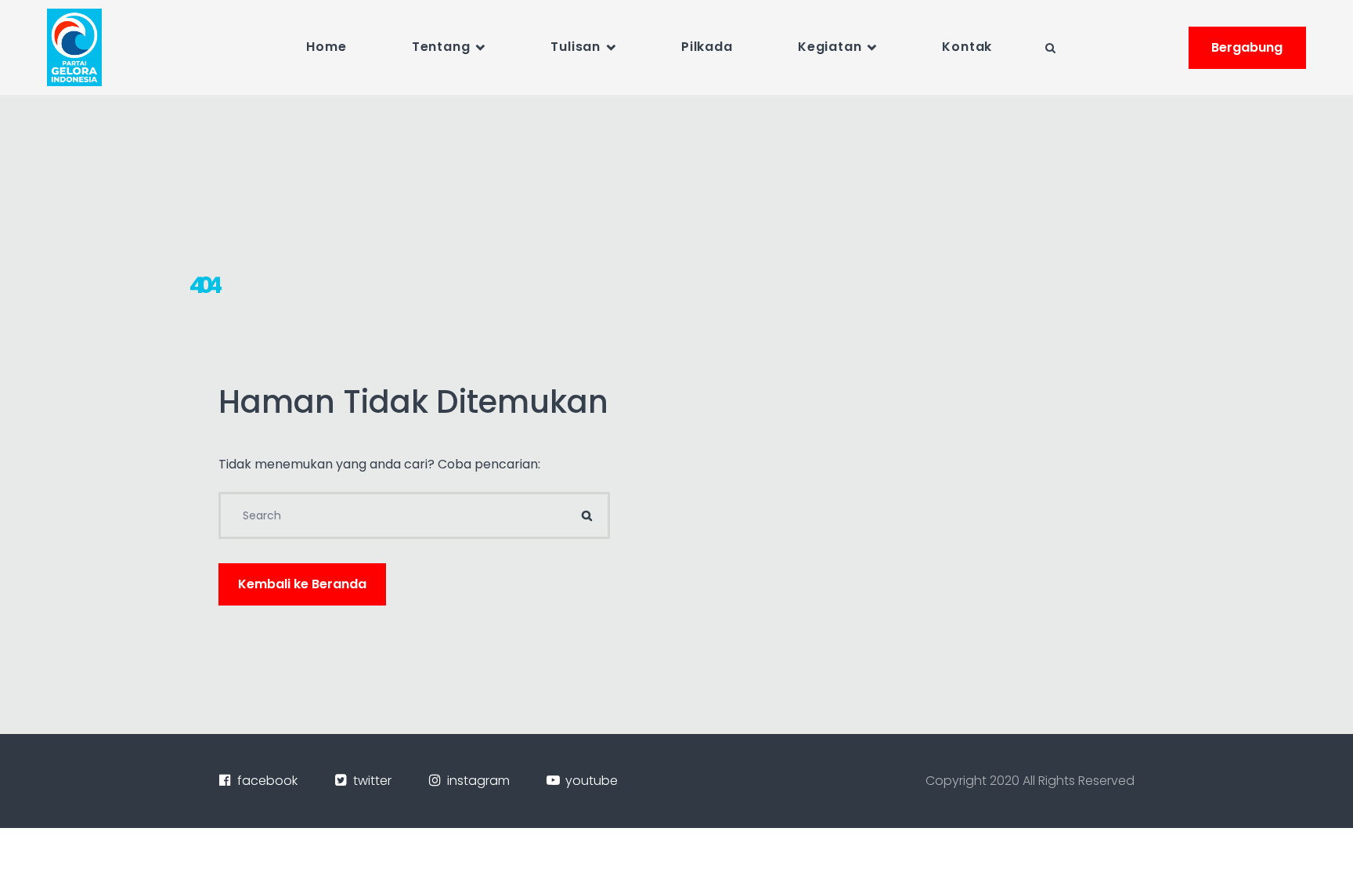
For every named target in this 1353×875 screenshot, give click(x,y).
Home (326, 47)
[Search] (586, 515)
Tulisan (575, 47)
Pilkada (707, 47)
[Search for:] (414, 515)
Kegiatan (829, 47)
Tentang (441, 47)
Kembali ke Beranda (302, 584)
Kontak (967, 47)
